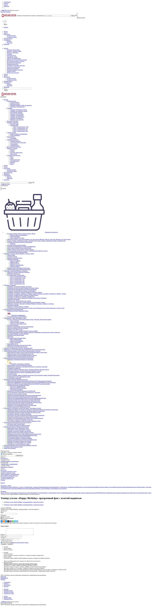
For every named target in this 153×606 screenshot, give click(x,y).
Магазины (6, 174)
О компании (7, 40)
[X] (8, 521)
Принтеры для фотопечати (17, 106)
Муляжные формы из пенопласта (10, 461)
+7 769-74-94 (5, 10)
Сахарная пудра (14, 161)
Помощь (3, 579)
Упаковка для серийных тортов (18, 111)
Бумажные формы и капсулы (15, 70)
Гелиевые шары (115, 493)
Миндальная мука (15, 159)
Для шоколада (14, 144)
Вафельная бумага (15, 104)
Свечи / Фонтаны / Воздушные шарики (11, 493)
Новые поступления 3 (13, 72)
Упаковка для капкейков (16, 114)
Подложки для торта (12, 121)
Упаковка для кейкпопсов (17, 116)
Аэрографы (13, 138)
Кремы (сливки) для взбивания (18, 134)
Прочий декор (105, 493)
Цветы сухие (47, 493)
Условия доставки (12, 37)
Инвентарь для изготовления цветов (17, 59)
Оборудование (11, 137)
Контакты (6, 44)
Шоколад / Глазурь (12, 148)
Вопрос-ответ (7, 597)
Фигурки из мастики (136, 493)
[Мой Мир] (6, 521)
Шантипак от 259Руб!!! (7, 467)
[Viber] (10, 521)
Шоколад (12, 149)
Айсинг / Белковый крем (13, 58)
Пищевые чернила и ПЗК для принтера (21, 105)
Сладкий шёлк (14, 125)
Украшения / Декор (12, 57)
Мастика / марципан (12, 52)
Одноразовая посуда (125, 493)
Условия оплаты (11, 35)
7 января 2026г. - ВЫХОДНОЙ (9, 464)
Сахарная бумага (14, 102)
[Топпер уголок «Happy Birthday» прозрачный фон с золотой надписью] (23, 502)
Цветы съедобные (39, 493)
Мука (11, 157)
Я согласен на (16, 542)
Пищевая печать (11, 55)
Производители (8, 38)
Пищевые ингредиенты (13, 49)
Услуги (6, 31)
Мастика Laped (14, 124)
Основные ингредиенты (14, 155)
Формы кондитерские (13, 68)
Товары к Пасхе (11, 71)
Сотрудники (7, 585)
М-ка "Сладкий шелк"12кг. (20, 131)
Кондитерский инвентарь (14, 62)
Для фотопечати (14, 145)
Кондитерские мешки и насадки (15, 61)
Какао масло (13, 154)
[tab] (78, 547)
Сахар (11, 158)
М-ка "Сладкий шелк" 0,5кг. (21, 126)
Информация (4, 578)
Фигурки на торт (146, 493)
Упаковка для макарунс (16, 118)
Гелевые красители (15, 141)
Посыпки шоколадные (16, 152)
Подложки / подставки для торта (16, 65)
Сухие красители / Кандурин (18, 142)
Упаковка (9, 54)
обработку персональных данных (19, 542)
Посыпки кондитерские (13, 67)
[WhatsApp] (13, 521)
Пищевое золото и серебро (58, 493)
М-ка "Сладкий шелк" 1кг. (20, 128)
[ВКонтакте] (2, 521)
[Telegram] (17, 521)
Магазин (6, 586)
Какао (11, 164)
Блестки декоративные (28, 493)
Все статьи (3, 470)
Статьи (6, 596)
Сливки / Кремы (12, 132)
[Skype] (15, 521)
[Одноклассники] (4, 521)
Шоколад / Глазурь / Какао (14, 51)
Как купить (7, 34)
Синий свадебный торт (7, 478)
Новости (9, 41)
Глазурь (12, 151)
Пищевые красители (12, 64)
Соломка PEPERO (96, 493)
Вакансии (9, 42)
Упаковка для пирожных (17, 115)
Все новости (4, 458)
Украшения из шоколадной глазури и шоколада (78, 493)
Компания (3, 576)
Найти (5, 90)
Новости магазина (7, 454)
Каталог (6, 27)
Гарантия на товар (9, 593)
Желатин (12, 162)
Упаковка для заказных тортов (18, 109)
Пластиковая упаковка (16, 112)
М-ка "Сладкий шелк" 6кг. (20, 129)
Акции (6, 32)
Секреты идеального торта (8, 472)
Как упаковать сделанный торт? (9, 475)
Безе (110, 493)
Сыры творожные (15, 135)
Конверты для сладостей (17, 119)
